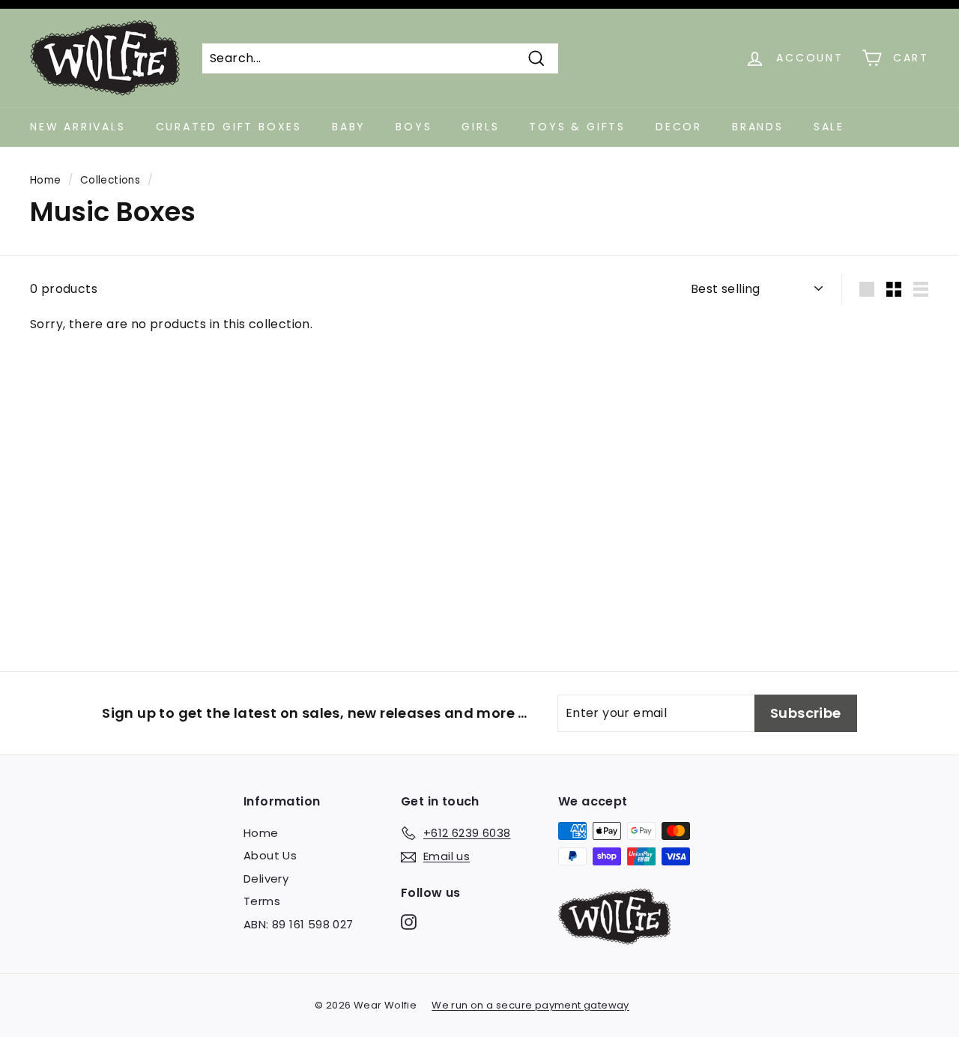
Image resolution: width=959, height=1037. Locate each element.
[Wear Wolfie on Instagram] (409, 922)
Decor (679, 126)
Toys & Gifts (577, 126)
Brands (758, 126)
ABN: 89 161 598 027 (298, 924)
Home (45, 180)
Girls (480, 126)
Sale (829, 126)
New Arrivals (78, 126)
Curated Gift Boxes (229, 126)
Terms (261, 901)
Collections (110, 180)
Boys (414, 126)
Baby (349, 126)
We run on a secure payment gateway (530, 1005)
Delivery (265, 878)
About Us (270, 855)
